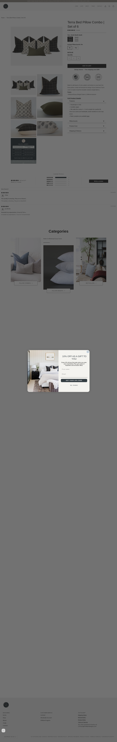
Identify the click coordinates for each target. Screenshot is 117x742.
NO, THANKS (74, 385)
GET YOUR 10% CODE (74, 380)
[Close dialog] (88, 352)
